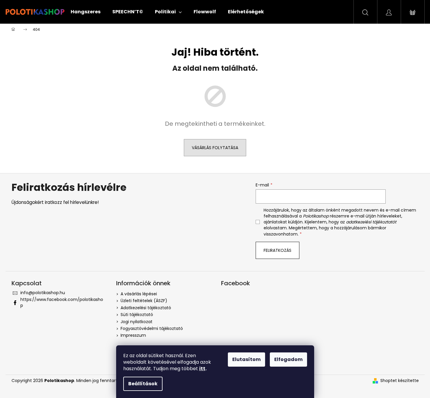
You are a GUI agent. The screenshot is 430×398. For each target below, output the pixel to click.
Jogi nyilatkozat (136, 322)
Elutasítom (246, 359)
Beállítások (143, 383)
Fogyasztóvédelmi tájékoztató (152, 328)
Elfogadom (288, 359)
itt (202, 368)
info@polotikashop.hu (42, 293)
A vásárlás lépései (139, 294)
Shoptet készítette (399, 381)
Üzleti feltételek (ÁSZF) (144, 301)
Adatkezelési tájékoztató (146, 308)
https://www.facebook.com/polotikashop (61, 302)
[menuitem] (85, 12)
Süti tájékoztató (137, 315)
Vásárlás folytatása (215, 148)
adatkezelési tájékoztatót (371, 222)
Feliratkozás (277, 250)
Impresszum (133, 335)
